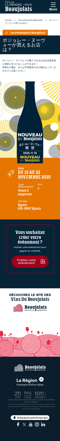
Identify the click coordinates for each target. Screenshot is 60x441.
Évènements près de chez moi (32, 418)
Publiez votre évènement (26, 261)
